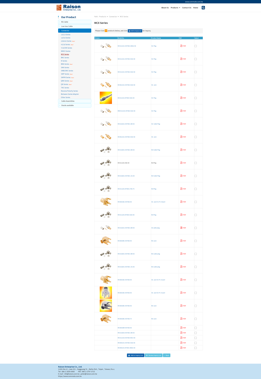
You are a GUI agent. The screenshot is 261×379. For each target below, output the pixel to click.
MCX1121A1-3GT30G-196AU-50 (127, 46)
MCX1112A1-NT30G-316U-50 (127, 215)
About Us (165, 7)
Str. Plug (153, 46)
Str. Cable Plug (155, 124)
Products (175, 7)
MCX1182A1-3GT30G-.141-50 (126, 176)
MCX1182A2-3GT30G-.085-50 (126, 333)
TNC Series (65, 87)
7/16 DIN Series (66, 48)
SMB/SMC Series (67, 70)
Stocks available (67, 105)
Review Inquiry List (154, 355)
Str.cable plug (155, 228)
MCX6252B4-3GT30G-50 (125, 328)
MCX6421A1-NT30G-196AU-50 (126, 348)
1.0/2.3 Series (65, 34)
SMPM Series (66, 77)
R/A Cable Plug (155, 150)
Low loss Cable (67, 26)
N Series (64, 61)
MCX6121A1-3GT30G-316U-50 (126, 85)
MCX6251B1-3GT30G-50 (125, 202)
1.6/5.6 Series (65, 38)
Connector (65, 30)
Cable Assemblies (67, 101)
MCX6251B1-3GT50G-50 (125, 293)
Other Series (65, 97)
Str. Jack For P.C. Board (158, 202)
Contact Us (186, 7)
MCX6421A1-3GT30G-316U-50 (126, 343)
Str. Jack (153, 85)
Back (167, 355)
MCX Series (65, 54)
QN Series (64, 84)
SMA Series (65, 67)
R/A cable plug (156, 254)
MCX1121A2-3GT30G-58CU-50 (126, 338)
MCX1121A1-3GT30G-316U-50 (126, 59)
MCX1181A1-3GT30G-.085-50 (126, 124)
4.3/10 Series (65, 44)
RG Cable (64, 22)
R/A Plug (153, 189)
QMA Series (65, 81)
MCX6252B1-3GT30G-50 (125, 241)
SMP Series (65, 74)
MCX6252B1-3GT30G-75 (125, 319)
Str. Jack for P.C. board (158, 280)
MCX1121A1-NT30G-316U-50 (126, 98)
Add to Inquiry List (136, 355)
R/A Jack (153, 241)
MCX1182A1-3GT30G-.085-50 (126, 150)
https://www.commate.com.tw (70, 376)
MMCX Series (65, 51)
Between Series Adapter (70, 94)
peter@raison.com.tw (89, 374)
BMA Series (65, 64)
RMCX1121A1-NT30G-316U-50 (126, 111)
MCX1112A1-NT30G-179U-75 (126, 189)
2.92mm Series (66, 41)
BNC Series (65, 57)
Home (195, 7)
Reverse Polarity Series (69, 91)
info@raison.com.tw (72, 374)
